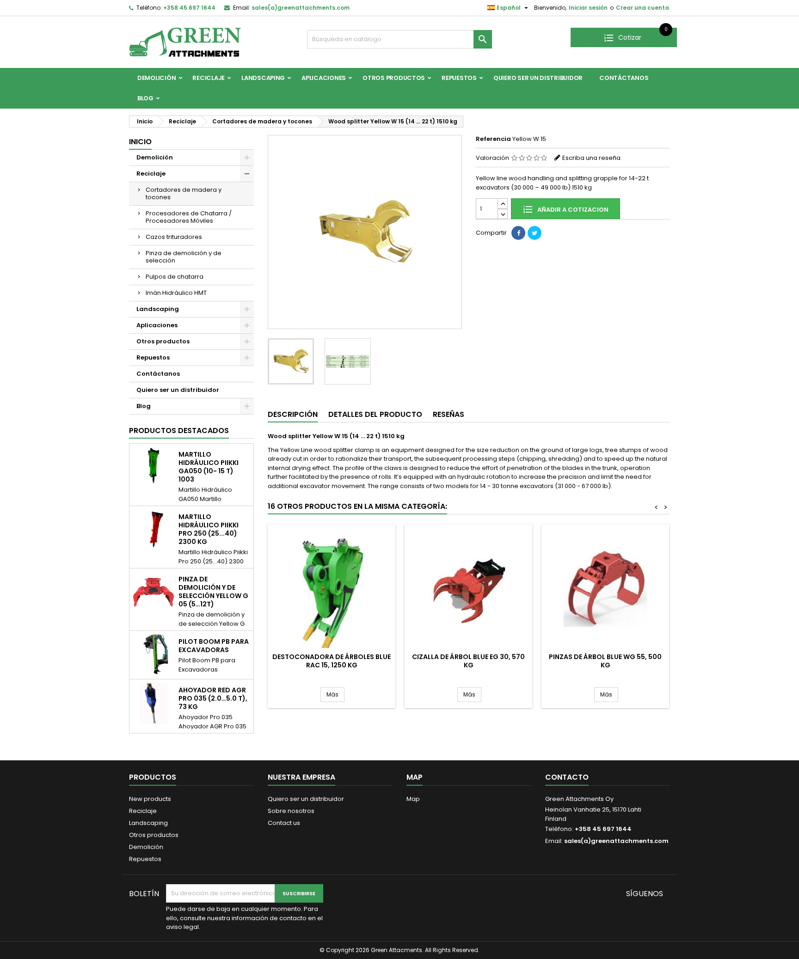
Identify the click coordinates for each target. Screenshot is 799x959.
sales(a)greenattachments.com (301, 8)
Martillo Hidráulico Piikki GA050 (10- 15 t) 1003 (208, 466)
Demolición (156, 77)
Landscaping (263, 77)
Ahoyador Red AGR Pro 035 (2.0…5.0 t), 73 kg (212, 698)
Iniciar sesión (588, 8)
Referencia (493, 139)
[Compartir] (518, 233)
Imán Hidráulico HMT (176, 292)
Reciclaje (208, 77)
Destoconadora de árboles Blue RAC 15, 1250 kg (331, 661)
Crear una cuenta (642, 8)
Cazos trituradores (174, 236)
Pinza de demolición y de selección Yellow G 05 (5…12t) (213, 591)
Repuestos (459, 77)
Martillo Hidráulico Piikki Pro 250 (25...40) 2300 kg (208, 529)
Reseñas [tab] (448, 414)
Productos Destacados (179, 430)
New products (150, 798)
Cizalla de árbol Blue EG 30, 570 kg (468, 661)
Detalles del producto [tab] (375, 414)
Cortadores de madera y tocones (183, 193)
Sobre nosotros (291, 810)
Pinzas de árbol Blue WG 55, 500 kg (605, 661)
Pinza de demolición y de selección (183, 257)
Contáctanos (623, 77)
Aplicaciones (323, 77)
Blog (145, 98)
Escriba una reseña (591, 157)
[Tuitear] (534, 233)
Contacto (567, 777)
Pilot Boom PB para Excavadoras (213, 645)
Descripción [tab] (293, 414)
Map (413, 798)
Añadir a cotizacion (572, 209)
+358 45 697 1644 (189, 8)
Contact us (284, 823)
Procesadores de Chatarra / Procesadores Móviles (189, 217)
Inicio (140, 141)
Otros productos (394, 77)
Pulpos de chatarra (174, 276)
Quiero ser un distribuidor (538, 77)
